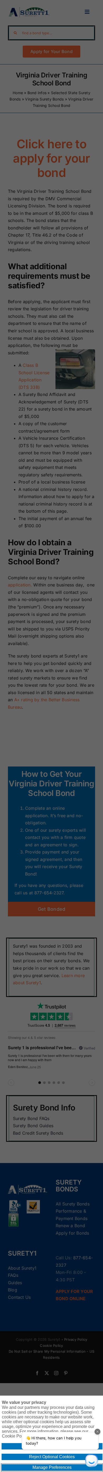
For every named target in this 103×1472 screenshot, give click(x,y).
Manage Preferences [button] (52, 1467)
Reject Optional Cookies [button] (52, 1456)
